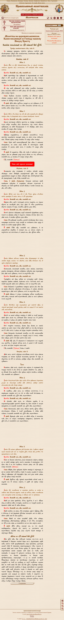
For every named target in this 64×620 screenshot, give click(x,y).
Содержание (22, 583)
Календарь (20, 1)
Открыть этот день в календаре (54, 37)
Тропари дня (54, 30)
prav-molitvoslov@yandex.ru (34, 614)
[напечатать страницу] (61, 17)
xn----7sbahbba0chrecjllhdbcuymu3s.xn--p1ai (35, 619)
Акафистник (37, 1)
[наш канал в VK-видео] (58, 17)
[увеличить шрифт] (62, 608)
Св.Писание (22, 3)
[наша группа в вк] (51, 17)
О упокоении (54, 1)
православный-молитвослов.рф (32, 611)
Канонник (31, 1)
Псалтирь (26, 1)
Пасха (49, 1)
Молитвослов (14, 1)
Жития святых (41, 3)
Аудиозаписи (28, 3)
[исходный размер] (62, 606)
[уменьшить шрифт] (62, 603)
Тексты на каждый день (11, 18)
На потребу (34, 3)
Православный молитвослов (32, 6)
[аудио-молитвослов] (48, 17)
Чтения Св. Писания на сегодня (54, 41)
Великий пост (44, 1)
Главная (9, 1)
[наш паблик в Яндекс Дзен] (54, 17)
